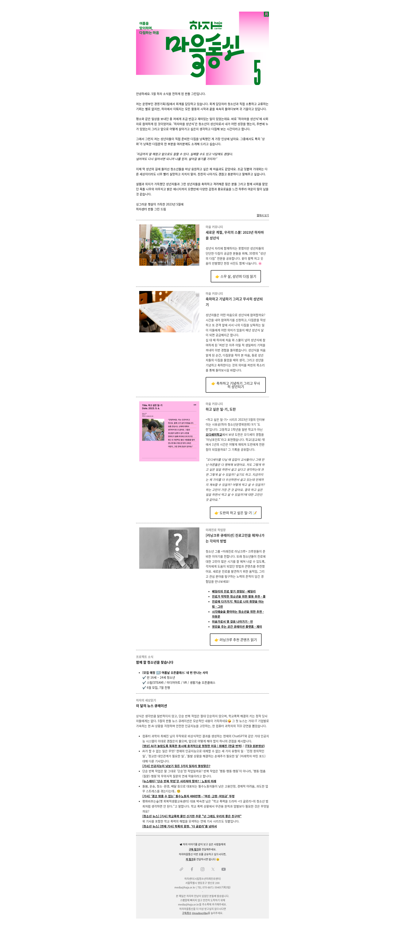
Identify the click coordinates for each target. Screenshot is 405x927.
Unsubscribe (200, 913)
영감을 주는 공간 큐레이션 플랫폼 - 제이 (237, 626)
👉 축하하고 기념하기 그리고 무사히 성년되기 (235, 385)
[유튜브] (223, 869)
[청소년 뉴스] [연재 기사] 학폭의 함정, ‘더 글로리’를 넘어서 (179, 826)
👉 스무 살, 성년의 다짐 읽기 (235, 276)
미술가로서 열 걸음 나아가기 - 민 (232, 621)
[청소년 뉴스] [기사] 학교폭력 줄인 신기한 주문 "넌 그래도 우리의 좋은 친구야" (192, 816)
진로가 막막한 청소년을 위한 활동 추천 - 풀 (239, 596)
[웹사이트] (181, 869)
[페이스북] (192, 869)
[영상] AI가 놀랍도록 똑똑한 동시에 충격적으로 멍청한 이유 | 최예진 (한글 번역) (192, 746)
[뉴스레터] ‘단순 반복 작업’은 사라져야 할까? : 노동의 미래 (179, 781)
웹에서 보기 (263, 215)
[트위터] (213, 869)
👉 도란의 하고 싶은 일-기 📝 (236, 512)
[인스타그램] (202, 869)
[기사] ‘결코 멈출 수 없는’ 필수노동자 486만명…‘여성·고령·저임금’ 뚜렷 (188, 796)
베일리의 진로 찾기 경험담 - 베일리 (234, 591)
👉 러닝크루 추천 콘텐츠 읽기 (236, 639)
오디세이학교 (214, 434)
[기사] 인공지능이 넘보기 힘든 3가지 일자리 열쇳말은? (176, 766)
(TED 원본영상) (255, 746)
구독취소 (186, 913)
